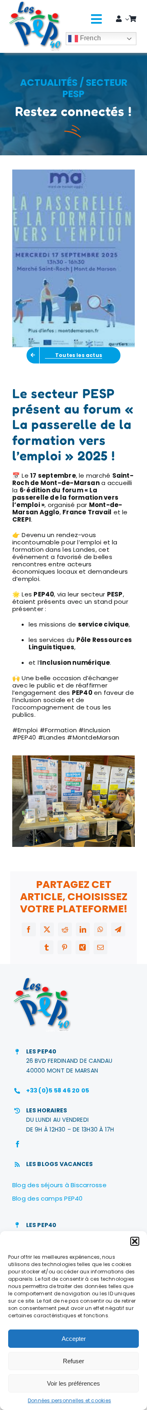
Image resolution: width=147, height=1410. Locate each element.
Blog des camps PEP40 (47, 1198)
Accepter (74, 1338)
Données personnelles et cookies (69, 1400)
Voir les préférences (73, 1383)
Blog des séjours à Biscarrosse (59, 1185)
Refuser (73, 1361)
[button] (135, 1241)
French (89, 38)
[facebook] (17, 1144)
